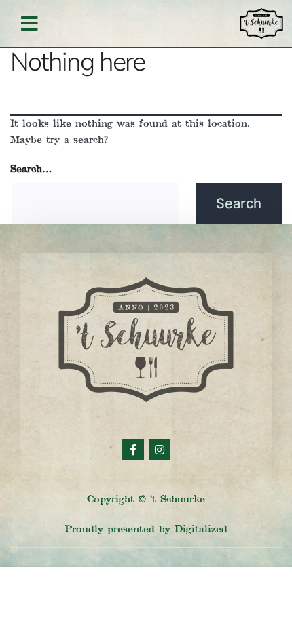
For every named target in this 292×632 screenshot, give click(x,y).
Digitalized (201, 529)
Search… (31, 169)
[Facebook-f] (133, 449)
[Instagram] (159, 449)
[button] (29, 23)
